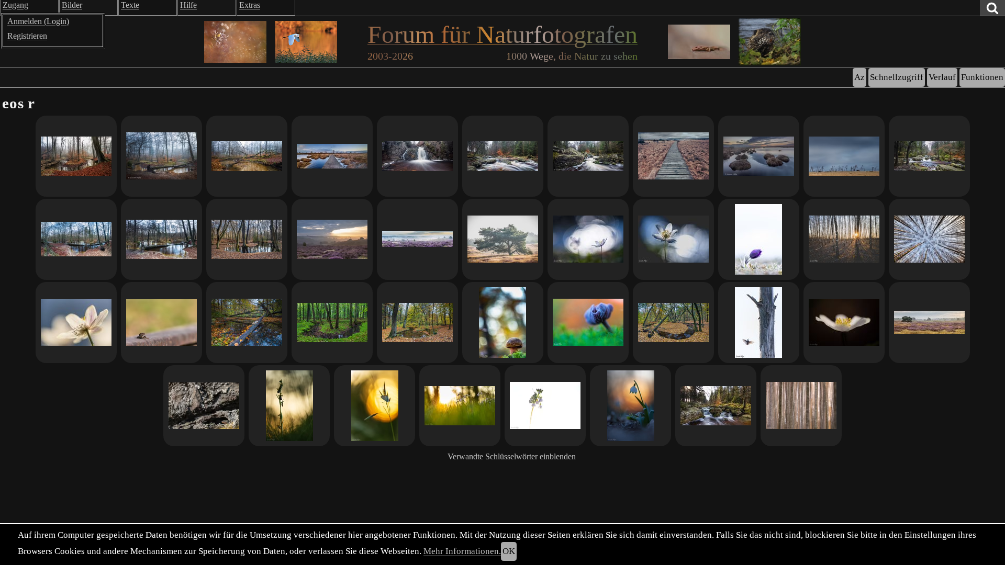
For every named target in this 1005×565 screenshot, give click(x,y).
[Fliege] (289, 405)
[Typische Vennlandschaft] (673, 156)
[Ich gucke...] (203, 405)
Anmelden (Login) (38, 21)
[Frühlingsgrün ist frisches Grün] (332, 322)
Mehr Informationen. (462, 551)
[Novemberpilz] (502, 322)
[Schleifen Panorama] (76, 156)
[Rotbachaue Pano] (76, 239)
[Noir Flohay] (844, 156)
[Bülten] (758, 156)
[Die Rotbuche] (502, 156)
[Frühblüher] (76, 322)
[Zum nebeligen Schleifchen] (161, 156)
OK (508, 551)
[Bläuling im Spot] (374, 405)
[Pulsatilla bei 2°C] (758, 239)
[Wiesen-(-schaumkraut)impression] (459, 405)
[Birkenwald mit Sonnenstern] (844, 239)
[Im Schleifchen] (246, 156)
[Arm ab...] (246, 239)
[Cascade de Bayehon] (417, 156)
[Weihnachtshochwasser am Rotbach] (161, 239)
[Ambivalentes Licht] (332, 239)
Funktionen (982, 77)
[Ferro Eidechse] (161, 322)
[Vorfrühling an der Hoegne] (715, 405)
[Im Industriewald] (929, 239)
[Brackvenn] (332, 156)
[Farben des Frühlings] (588, 239)
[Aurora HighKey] (545, 405)
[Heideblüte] (929, 322)
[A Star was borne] (758, 322)
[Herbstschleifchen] (673, 322)
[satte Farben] (929, 156)
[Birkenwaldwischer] (801, 405)
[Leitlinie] (246, 322)
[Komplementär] (588, 322)
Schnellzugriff (896, 77)
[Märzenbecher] (630, 405)
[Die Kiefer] (502, 239)
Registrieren (27, 35)
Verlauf (942, 77)
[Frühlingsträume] (844, 322)
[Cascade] (588, 156)
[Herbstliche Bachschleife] (417, 322)
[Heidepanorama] (417, 239)
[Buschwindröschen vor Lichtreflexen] (673, 239)
